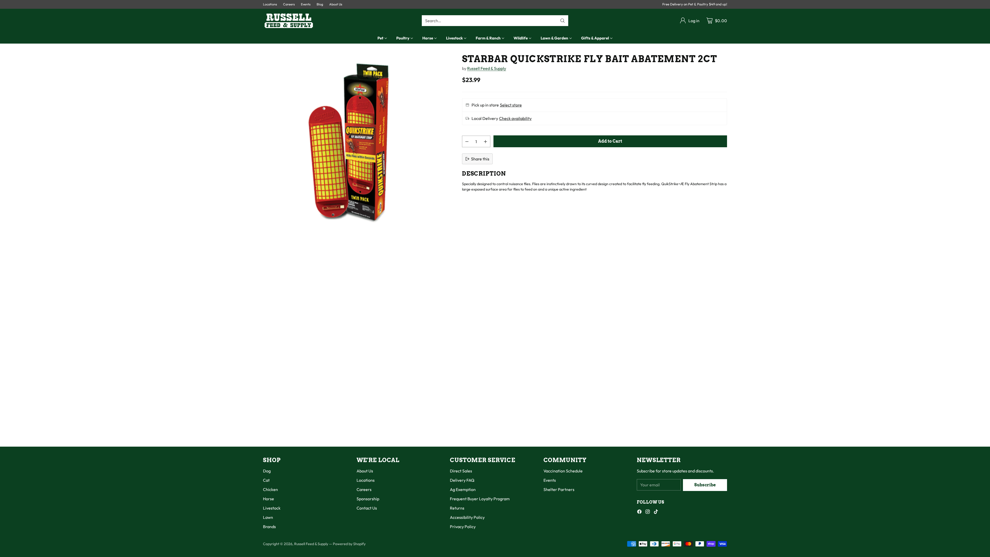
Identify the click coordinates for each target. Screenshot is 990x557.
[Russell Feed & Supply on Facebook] (639, 512)
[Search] (562, 20)
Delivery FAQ (462, 480)
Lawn (268, 517)
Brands (269, 526)
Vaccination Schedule (563, 470)
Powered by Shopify (349, 544)
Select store (511, 105)
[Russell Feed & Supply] (289, 21)
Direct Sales (461, 470)
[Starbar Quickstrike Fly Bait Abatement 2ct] (351, 142)
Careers (364, 489)
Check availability (515, 118)
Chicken (270, 489)
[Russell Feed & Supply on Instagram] (648, 512)
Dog (267, 470)
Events (549, 480)
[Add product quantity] (485, 141)
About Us (365, 470)
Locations (366, 480)
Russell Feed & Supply (486, 68)
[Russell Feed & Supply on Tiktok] (656, 512)
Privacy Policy (463, 526)
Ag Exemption (463, 489)
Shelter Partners (558, 489)
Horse (268, 498)
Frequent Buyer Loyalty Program (480, 498)
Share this (480, 158)
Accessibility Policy (467, 517)
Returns (457, 508)
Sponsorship (368, 498)
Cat (266, 480)
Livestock (271, 508)
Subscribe (705, 484)
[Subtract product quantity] (467, 141)
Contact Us (367, 508)
